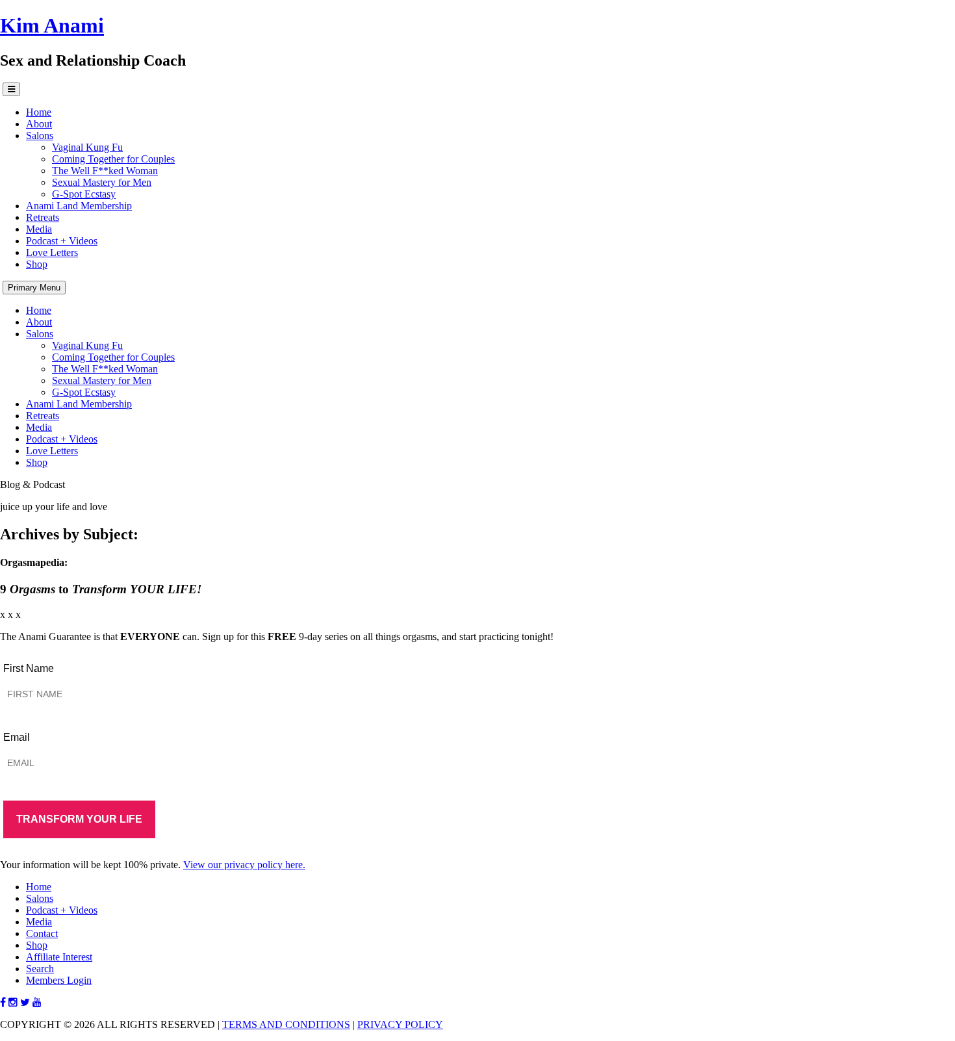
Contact (42, 933)
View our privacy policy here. (244, 864)
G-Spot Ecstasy (84, 193)
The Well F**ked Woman (105, 170)
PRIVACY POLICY (400, 1024)
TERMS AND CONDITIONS (286, 1024)
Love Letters (52, 252)
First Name (28, 668)
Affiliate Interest (59, 956)
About (39, 123)
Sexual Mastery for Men (101, 182)
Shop (36, 264)
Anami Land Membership (79, 205)
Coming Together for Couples (113, 158)
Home (38, 112)
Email (16, 737)
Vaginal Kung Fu (87, 147)
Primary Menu (34, 287)
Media (39, 229)
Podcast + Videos (61, 240)
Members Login (59, 980)
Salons (39, 135)
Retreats (42, 217)
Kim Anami (52, 25)
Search (40, 968)
